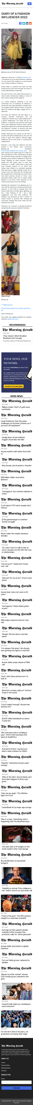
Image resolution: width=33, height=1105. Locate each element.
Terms (3, 1062)
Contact (3, 1070)
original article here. (13, 319)
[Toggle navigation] (29, 3)
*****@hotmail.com (7, 305)
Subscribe (16, 1088)
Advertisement (5, 1068)
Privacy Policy (5, 1065)
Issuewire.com (26, 77)
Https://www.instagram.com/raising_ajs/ (13, 151)
